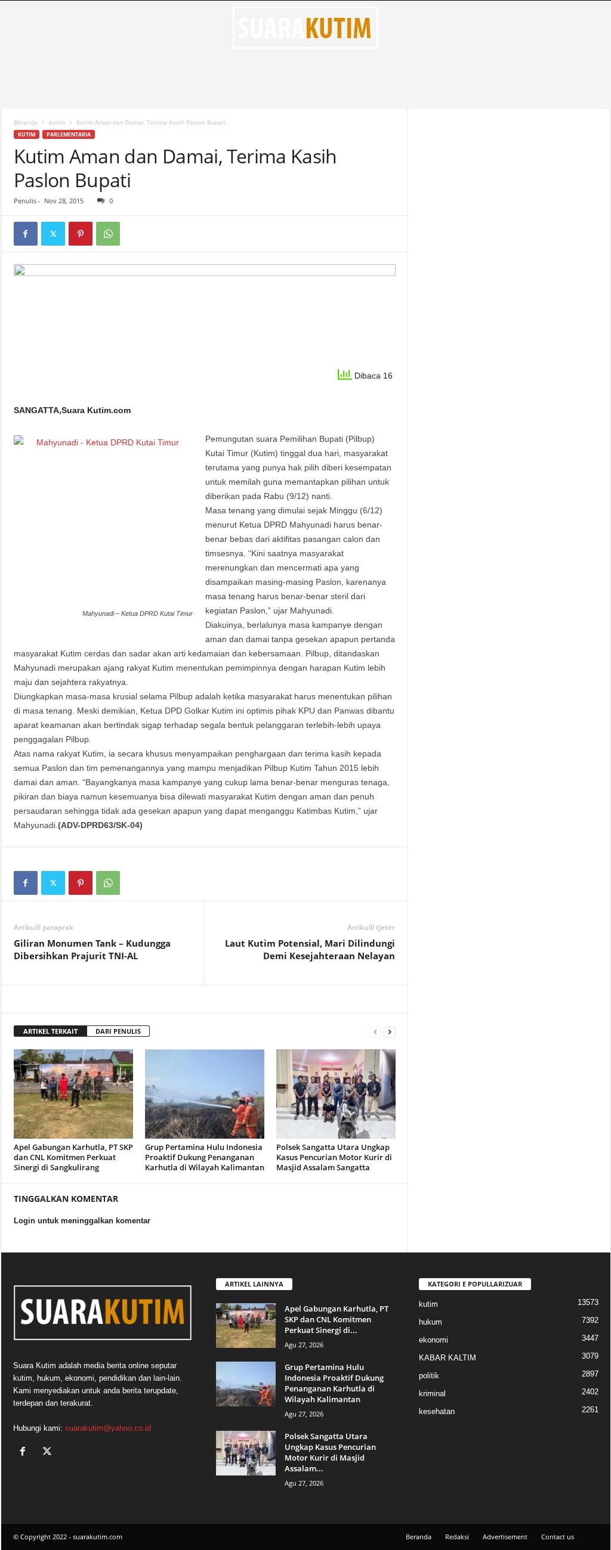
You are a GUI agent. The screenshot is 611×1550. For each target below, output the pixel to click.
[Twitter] (53, 234)
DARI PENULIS (118, 1031)
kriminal (432, 1393)
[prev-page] (375, 1031)
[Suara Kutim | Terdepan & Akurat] (305, 27)
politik (429, 1375)
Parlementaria (69, 134)
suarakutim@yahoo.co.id (108, 1428)
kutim (57, 122)
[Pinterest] (80, 234)
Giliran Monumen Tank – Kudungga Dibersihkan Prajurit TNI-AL (92, 949)
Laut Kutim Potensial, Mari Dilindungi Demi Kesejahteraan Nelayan (310, 949)
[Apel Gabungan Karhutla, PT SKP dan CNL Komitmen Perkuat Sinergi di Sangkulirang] (73, 1094)
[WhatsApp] (108, 234)
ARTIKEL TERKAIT (50, 1031)
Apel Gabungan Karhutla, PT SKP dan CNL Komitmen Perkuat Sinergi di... (336, 1319)
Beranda (26, 122)
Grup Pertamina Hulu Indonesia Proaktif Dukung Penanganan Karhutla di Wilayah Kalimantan (204, 1157)
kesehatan (437, 1411)
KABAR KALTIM (447, 1357)
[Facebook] (26, 234)
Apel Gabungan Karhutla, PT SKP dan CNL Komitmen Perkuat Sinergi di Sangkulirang (73, 1157)
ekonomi (433, 1339)
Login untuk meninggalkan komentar (82, 1220)
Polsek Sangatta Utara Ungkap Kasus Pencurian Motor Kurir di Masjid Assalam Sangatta (334, 1157)
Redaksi (457, 1536)
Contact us (557, 1536)
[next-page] (390, 1031)
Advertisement (505, 1536)
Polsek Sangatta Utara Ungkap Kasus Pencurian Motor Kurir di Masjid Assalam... (330, 1452)
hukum (430, 1322)
